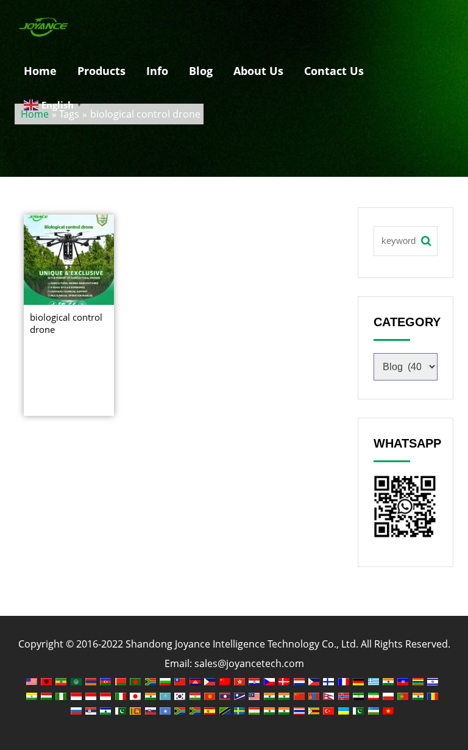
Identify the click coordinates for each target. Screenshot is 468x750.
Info (157, 70)
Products (101, 70)
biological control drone (66, 323)
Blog (201, 70)
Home (40, 70)
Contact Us (334, 70)
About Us (258, 70)
